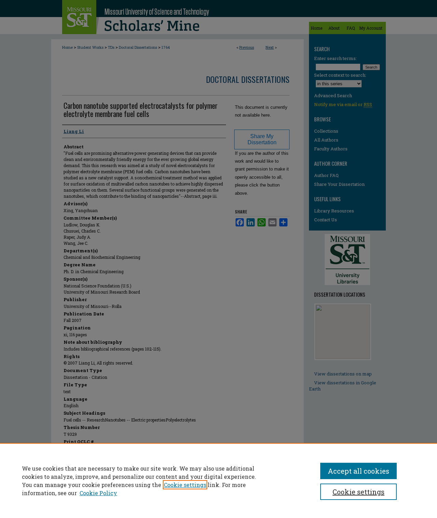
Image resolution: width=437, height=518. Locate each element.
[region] (218, 480)
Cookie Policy (98, 493)
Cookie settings (185, 484)
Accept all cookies (358, 471)
